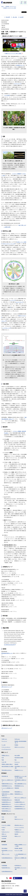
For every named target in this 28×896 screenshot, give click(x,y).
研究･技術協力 (4, 848)
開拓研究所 (17, 788)
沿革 (3, 757)
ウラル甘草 (7, 95)
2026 (3, 816)
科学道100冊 (4, 836)
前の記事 (8, 17)
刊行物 (3, 829)
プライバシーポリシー (6, 747)
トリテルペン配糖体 (16, 173)
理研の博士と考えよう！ (19, 825)
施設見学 (16, 834)
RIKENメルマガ (18, 878)
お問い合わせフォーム (6, 686)
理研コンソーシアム (5, 854)
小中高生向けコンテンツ (19, 831)
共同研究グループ (20, 65)
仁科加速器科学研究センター (20, 808)
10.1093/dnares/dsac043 (9, 644)
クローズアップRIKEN (6, 825)
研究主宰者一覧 (5, 776)
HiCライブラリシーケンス (9, 243)
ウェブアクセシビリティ (6, 749)
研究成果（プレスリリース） (11, 6)
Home (2, 6)
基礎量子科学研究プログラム (7, 783)
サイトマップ (4, 741)
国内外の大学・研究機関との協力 (20, 858)
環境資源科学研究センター (7, 653)
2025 (16, 816)
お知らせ (3, 827)
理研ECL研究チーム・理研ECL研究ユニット (7, 795)
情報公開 (16, 764)
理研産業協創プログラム (19, 785)
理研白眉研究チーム (18, 791)
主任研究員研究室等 (5, 791)
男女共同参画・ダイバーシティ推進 (20, 767)
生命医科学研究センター (6, 802)
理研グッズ (4, 834)
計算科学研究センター (6, 797)
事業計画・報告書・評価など (7, 764)
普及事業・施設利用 (18, 848)
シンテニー (12, 300)
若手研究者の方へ (18, 865)
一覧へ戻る (14, 17)
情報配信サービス (18, 829)
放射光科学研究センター (6, 810)
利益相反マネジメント (19, 770)
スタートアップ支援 (18, 850)
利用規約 (16, 744)
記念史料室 (4, 838)
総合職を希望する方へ (6, 867)
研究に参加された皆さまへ (7, 770)
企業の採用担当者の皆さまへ (7, 857)
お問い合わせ (17, 739)
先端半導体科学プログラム (7, 785)
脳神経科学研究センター (6, 804)
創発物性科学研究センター (20, 806)
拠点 (16, 759)
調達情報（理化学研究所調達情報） (20, 742)
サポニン (3, 321)
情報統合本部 (17, 799)
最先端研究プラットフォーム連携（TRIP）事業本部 (20, 777)
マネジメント (17, 762)
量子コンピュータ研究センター (20, 797)
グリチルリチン (17, 83)
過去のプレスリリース (19, 819)
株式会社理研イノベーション (7, 850)
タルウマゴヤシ (19, 302)
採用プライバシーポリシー (20, 747)
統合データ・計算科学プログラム (7, 781)
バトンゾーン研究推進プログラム (7, 789)
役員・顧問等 (17, 755)
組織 (3, 759)
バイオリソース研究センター (20, 804)
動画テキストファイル (13, 53)
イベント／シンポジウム (19, 827)
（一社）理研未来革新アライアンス (20, 855)
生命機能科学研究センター (20, 802)
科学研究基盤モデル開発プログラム (20, 781)
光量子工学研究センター (6, 808)
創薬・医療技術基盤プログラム (20, 783)
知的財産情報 (4, 844)
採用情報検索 (4, 865)
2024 (3, 819)
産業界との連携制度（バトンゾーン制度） (20, 845)
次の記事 (21, 17)
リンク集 (3, 744)
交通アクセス (4, 739)
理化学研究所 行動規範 (19, 757)
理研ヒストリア (18, 836)
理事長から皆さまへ (5, 755)
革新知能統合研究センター (7, 799)
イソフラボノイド (6, 328)
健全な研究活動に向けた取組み (7, 766)
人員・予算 (4, 762)
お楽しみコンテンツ (5, 831)
